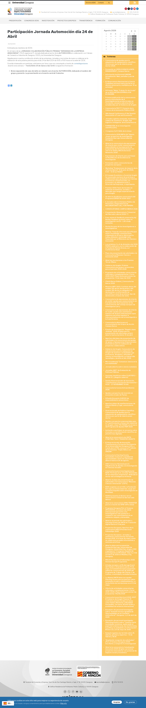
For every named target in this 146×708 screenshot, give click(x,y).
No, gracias (130, 702)
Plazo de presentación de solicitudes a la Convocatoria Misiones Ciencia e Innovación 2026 (121, 255)
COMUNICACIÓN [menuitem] (114, 21)
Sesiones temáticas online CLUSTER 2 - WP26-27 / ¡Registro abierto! (120, 376)
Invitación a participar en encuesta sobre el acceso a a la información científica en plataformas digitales (121, 432)
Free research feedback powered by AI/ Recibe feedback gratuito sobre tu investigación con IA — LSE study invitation (120, 220)
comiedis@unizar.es (81, 63)
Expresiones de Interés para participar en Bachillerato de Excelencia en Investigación (120, 158)
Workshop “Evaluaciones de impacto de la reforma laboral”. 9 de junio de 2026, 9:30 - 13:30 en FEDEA (121, 170)
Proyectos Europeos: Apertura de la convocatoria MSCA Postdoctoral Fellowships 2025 (119, 529)
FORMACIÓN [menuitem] (100, 21)
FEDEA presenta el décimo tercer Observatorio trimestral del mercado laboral (119, 498)
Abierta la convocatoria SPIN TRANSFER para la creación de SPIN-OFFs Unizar (121, 504)
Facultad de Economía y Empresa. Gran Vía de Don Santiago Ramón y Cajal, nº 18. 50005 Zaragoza (74, 12)
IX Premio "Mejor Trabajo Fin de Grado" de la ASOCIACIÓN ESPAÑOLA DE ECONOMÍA (120, 92)
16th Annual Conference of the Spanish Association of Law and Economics (120, 114)
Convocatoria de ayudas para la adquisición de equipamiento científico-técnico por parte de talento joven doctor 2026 (120, 63)
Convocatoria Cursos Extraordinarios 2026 (119, 389)
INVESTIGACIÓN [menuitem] (48, 21)
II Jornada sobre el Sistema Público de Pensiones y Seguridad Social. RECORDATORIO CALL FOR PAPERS (120, 204)
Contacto (101, 2)
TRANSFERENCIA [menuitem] (85, 21)
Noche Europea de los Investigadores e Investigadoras (120, 227)
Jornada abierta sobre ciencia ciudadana (121, 367)
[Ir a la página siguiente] (135, 31)
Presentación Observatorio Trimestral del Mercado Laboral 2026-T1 (120, 213)
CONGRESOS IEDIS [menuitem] (31, 21)
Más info (63, 703)
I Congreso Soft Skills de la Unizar (118, 131)
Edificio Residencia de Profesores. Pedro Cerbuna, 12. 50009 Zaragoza (114, 14)
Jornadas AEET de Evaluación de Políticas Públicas (118, 371)
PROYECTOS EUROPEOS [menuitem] (66, 21)
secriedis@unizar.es (118, 12)
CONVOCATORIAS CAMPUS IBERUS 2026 (121, 209)
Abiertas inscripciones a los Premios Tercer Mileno (119, 261)
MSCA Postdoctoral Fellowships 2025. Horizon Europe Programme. (120, 561)
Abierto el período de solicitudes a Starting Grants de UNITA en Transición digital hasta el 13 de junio (120, 522)
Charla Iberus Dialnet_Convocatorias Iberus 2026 (119, 282)
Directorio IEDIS (91, 2)
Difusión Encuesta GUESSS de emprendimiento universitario (117, 399)
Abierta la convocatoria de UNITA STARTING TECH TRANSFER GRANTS (120, 438)
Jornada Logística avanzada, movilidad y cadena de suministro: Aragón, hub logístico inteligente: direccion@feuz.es (120, 120)
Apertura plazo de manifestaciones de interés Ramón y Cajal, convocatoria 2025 (120, 405)
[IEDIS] (19, 11)
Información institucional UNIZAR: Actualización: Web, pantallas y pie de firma (119, 76)
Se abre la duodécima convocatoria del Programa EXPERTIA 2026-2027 (120, 197)
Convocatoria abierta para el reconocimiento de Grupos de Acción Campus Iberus (119, 324)
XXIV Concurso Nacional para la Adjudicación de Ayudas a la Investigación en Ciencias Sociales (121, 466)
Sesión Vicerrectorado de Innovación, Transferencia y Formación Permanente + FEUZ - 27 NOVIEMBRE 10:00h (121, 382)
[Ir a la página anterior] (131, 31)
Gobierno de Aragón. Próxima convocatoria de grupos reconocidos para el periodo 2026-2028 (119, 267)
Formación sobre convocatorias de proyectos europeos (118, 164)
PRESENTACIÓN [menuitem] (15, 21)
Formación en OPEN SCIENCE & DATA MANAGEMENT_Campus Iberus (119, 70)
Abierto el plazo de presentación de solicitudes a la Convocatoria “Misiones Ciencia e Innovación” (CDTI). (120, 482)
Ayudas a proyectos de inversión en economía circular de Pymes (119, 394)
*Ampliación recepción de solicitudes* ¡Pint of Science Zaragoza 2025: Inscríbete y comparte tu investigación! (120, 642)
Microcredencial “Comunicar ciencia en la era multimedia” (121, 362)
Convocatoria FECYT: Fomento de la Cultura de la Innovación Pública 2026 (119, 109)
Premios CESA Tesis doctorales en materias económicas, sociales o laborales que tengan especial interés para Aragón (120, 190)
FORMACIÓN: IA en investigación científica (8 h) (117, 127)
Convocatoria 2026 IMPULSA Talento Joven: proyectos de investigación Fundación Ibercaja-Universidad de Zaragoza (119, 137)
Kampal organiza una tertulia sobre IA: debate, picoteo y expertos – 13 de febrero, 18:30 (120, 635)
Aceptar (116, 702)
